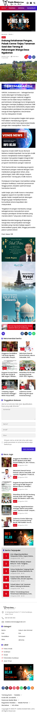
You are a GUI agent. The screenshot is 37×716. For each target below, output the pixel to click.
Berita (3, 37)
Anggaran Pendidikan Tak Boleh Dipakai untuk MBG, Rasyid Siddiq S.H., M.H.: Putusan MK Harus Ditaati (9, 355)
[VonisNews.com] (13, 3)
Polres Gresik (8, 649)
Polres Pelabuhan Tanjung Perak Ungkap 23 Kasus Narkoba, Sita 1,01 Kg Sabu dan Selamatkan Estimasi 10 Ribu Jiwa (22, 570)
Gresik (6, 655)
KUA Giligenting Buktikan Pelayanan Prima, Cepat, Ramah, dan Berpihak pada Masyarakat (22, 555)
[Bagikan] (33, 57)
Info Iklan (15, 705)
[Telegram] (30, 333)
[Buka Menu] (31, 3)
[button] (27, 3)
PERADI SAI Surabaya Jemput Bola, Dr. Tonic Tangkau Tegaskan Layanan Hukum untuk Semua (20, 563)
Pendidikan (5, 636)
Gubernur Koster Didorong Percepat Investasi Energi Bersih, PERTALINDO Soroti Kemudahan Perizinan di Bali (26, 394)
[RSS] (32, 688)
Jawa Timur (8, 661)
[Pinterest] (10, 688)
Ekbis (3, 639)
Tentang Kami (7, 695)
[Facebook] (22, 333)
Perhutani (22, 636)
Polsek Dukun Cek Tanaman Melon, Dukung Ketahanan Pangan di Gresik (20, 585)
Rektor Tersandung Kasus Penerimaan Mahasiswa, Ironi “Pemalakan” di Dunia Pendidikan (20, 593)
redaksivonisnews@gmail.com (15, 622)
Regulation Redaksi (8, 703)
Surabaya (7, 652)
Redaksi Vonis (5, 56)
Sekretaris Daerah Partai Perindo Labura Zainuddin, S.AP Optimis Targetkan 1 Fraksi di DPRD (27, 355)
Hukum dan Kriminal (25, 630)
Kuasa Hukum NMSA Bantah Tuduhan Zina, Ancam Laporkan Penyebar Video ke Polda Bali (21, 578)
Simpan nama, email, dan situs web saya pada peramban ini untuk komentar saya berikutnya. (18, 442)
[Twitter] (26, 333)
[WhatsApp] (33, 333)
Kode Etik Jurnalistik (9, 698)
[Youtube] (17, 688)
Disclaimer (5, 705)
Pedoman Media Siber (9, 700)
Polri (3, 633)
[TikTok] (25, 688)
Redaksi (17, 695)
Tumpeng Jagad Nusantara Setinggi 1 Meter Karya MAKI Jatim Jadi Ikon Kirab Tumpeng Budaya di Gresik (9, 394)
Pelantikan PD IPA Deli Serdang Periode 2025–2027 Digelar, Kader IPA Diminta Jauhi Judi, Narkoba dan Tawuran (27, 374)
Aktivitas (21, 640)
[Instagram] (14, 688)
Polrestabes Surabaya (11, 658)
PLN (20, 633)
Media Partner (23, 703)
